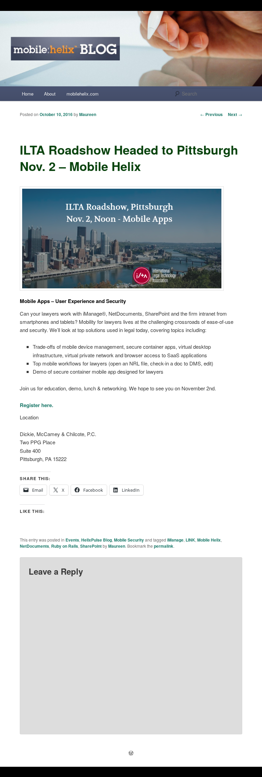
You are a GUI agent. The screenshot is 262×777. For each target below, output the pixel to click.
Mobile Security (129, 540)
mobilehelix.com (83, 93)
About (50, 93)
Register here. (36, 405)
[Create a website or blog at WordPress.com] (131, 753)
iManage (175, 540)
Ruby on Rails (64, 546)
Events (72, 540)
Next (235, 114)
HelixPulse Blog (96, 540)
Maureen (87, 114)
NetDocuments (34, 546)
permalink (163, 546)
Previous (211, 114)
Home (27, 93)
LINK (190, 540)
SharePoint (91, 546)
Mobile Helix (209, 540)
